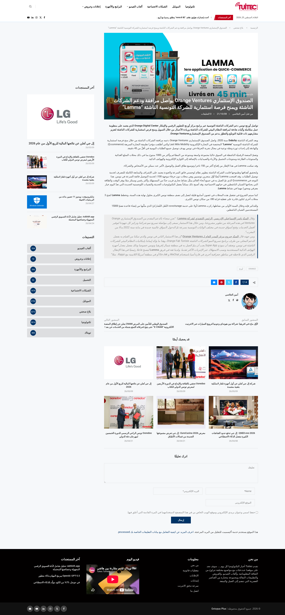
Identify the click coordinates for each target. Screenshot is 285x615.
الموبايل (176, 6)
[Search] (30, 6)
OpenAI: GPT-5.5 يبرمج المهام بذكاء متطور (59, 575)
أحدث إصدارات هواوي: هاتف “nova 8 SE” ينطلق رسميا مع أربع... (183, 17)
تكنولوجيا (190, 6)
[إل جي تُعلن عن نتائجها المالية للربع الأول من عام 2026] (128, 362)
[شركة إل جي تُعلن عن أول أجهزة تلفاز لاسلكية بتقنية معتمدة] (233, 362)
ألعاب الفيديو (135, 6)
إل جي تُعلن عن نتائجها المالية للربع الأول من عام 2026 (61, 143)
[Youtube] (28, 17)
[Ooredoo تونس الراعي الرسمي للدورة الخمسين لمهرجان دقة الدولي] (128, 412)
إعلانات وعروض (92, 6)
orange (252, 269)
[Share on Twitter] (229, 282)
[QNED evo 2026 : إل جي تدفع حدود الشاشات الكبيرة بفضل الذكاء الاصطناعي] (233, 412)
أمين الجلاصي (238, 114)
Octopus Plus (218, 608)
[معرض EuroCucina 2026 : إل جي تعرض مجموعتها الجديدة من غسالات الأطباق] (181, 412)
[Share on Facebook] (236, 282)
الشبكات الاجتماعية (157, 6)
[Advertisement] (60, 56)
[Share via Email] (214, 282)
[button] (211, 17)
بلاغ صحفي (238, 28)
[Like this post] (243, 282)
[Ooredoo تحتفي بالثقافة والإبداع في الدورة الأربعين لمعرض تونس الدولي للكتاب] (181, 362)
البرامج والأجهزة (113, 6)
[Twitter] (40, 17)
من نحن (253, 559)
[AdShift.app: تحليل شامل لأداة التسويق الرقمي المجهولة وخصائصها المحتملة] (37, 221)
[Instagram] (36, 17)
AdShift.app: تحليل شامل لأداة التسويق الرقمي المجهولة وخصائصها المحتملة (72, 218)
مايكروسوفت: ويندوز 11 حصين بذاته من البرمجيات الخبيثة (76, 198)
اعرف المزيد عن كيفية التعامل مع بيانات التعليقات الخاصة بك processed (155, 532)
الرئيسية (254, 28)
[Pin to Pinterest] (221, 282)
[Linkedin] (32, 17)
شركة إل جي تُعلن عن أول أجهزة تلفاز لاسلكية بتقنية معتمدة (74, 178)
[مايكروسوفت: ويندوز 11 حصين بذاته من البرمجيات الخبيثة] (37, 202)
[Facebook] (44, 17)
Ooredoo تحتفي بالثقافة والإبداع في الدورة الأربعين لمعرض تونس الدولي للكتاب (75, 158)
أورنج (241, 269)
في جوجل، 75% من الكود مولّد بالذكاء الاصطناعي (56, 582)
